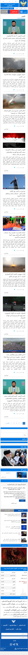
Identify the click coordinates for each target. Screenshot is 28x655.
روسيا (24, 606)
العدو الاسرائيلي (18, 614)
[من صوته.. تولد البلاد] (14, 556)
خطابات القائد (24, 447)
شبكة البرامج (13, 625)
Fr (9, 1)
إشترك (14, 640)
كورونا (9, 601)
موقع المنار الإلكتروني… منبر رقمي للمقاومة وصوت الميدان (13, 527)
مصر (26, 601)
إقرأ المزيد (6, 129)
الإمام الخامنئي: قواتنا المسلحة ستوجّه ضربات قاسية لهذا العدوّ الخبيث (12, 515)
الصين (5, 614)
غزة (22, 604)
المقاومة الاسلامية (23, 612)
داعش (20, 607)
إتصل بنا (20, 8)
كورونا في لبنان (17, 601)
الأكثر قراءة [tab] (7, 510)
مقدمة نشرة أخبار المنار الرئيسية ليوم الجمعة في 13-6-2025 (12, 521)
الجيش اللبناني (16, 616)
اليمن (18, 610)
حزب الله (15, 607)
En (3, 1)
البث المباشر (14, 11)
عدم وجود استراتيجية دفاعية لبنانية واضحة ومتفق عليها (13, 491)
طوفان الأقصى (10, 604)
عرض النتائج (14, 503)
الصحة (26, 616)
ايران (25, 610)
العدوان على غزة (12, 612)
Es (15, 1)
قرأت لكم (18, 629)
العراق (18, 612)
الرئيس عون (22, 616)
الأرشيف (16, 8)
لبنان (23, 601)
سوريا (4, 604)
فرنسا (25, 604)
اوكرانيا (21, 610)
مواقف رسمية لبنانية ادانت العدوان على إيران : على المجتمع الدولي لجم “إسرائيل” (12, 540)
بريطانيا (4, 607)
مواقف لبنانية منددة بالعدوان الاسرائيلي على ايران (11, 533)
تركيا (10, 607)
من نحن (25, 8)
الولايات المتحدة (10, 610)
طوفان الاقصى (18, 604)
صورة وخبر (24, 545)
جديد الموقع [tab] (20, 510)
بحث (25, 435)
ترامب (7, 607)
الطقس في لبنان (9, 614)
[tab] (14, 484)
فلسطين (4, 601)
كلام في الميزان (10, 629)
